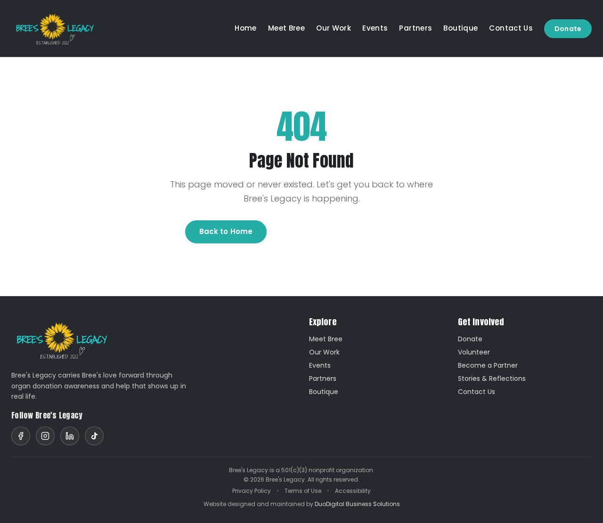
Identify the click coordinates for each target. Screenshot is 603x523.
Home (246, 28)
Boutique (460, 28)
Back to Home (226, 231)
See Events (306, 231)
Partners (415, 28)
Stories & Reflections (492, 378)
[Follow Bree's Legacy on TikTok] (94, 435)
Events (375, 28)
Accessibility (353, 491)
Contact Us (511, 28)
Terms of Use (303, 491)
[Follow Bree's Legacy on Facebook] (20, 435)
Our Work (333, 28)
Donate (567, 28)
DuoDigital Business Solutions (357, 504)
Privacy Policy (251, 491)
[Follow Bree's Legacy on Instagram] (45, 435)
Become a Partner (488, 365)
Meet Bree (286, 28)
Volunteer (474, 352)
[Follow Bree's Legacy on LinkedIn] (69, 435)
